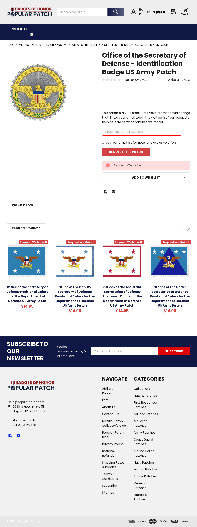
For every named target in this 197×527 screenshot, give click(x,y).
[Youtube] (18, 435)
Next (187, 228)
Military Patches (146, 414)
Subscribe (109, 485)
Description (22, 204)
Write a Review (179, 79)
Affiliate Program (108, 391)
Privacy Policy (112, 444)
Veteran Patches (140, 485)
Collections (142, 389)
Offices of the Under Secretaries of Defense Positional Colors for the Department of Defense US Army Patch (170, 296)
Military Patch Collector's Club (114, 423)
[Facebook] (105, 191)
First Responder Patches (146, 404)
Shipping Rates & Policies (113, 464)
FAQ (105, 400)
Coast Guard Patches (143, 441)
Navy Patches (144, 462)
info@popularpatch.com (26, 402)
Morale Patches (146, 469)
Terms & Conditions (110, 476)
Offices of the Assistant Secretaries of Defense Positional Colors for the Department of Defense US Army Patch (122, 296)
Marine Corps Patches (144, 453)
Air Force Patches (140, 423)
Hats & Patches (145, 395)
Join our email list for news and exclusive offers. (141, 142)
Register (158, 12)
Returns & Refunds (109, 453)
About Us (109, 407)
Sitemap (108, 492)
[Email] (113, 191)
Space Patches (145, 476)
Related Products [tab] (26, 228)
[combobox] (90, 12)
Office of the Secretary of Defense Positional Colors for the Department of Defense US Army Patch (27, 294)
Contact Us (110, 414)
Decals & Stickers (140, 497)
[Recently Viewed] (174, 11)
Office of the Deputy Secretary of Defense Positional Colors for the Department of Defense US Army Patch (75, 296)
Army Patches (144, 432)
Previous (178, 228)
